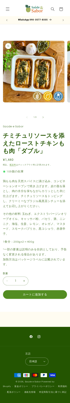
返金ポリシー (21, 386)
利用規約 (62, 386)
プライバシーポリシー (43, 386)
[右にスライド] (43, 117)
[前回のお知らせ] (7, 20)
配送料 (13, 165)
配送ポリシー (14, 392)
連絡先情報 (30, 392)
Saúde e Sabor (33, 382)
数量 (5, 273)
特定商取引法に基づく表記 (53, 392)
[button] (7, 9)
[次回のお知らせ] (63, 20)
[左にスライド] (27, 117)
